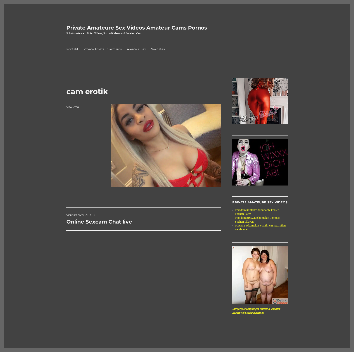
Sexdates (158, 49)
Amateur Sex (136, 49)
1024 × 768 (72, 107)
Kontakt (72, 49)
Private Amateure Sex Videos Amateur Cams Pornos (136, 28)
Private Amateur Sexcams (103, 49)
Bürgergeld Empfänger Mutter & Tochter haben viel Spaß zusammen (256, 310)
